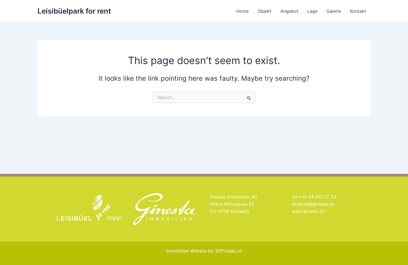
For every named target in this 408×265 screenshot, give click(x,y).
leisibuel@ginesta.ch (313, 204)
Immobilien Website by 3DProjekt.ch (204, 251)
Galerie (333, 11)
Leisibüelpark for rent (74, 11)
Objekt (264, 11)
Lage (312, 11)
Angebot (289, 11)
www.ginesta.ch (308, 211)
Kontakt (358, 11)
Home (242, 11)
